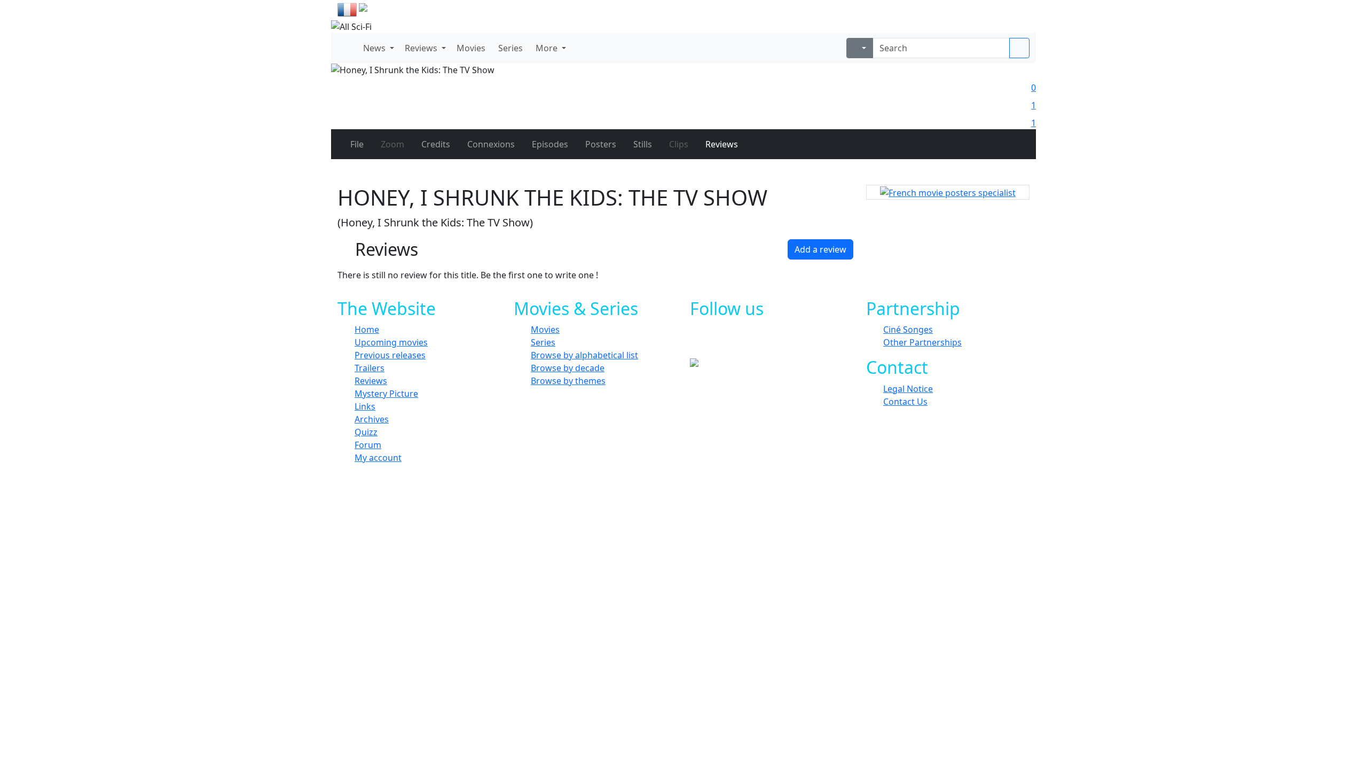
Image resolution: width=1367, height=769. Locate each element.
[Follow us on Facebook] (717, 341)
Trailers (369, 368)
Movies (545, 329)
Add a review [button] (820, 249)
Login (1017, 11)
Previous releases (390, 355)
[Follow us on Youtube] (765, 341)
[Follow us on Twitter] (741, 341)
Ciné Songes (908, 329)
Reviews (371, 381)
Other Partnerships (922, 342)
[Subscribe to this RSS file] (789, 341)
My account (378, 458)
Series (543, 342)
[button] (377, 48)
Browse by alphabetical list (584, 355)
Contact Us (905, 401)
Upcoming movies (391, 342)
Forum (368, 445)
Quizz (366, 432)
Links (365, 406)
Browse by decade (567, 368)
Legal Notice (908, 389)
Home (367, 329)
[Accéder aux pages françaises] (347, 9)
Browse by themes (568, 381)
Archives (372, 419)
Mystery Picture (386, 393)
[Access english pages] (397, 9)
